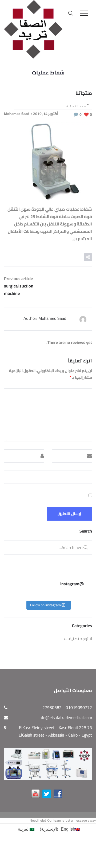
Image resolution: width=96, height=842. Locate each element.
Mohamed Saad (16, 113)
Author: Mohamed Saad (44, 318)
